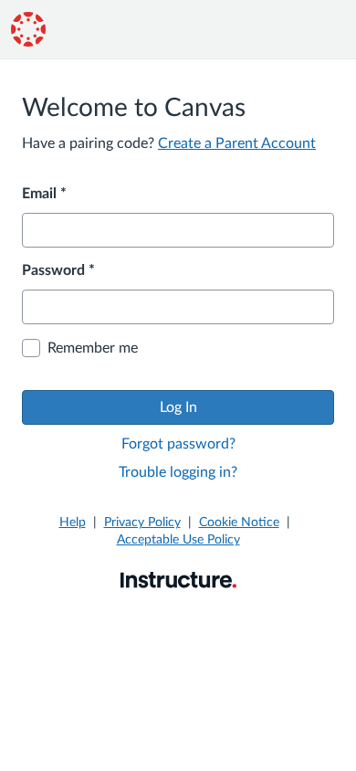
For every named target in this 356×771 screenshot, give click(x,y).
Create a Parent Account (237, 143)
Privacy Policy (142, 522)
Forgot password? (178, 444)
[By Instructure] (178, 579)
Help (72, 522)
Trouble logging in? (178, 472)
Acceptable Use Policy (178, 539)
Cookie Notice (239, 522)
